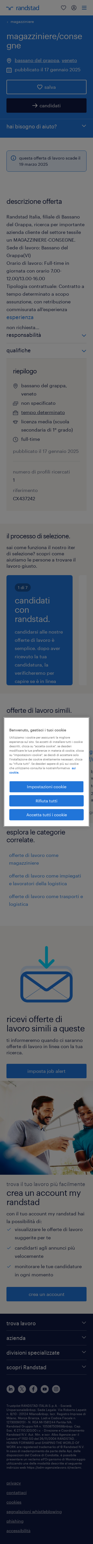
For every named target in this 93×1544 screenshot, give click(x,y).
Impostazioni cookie (46, 786)
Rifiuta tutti (46, 800)
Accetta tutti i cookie (46, 814)
